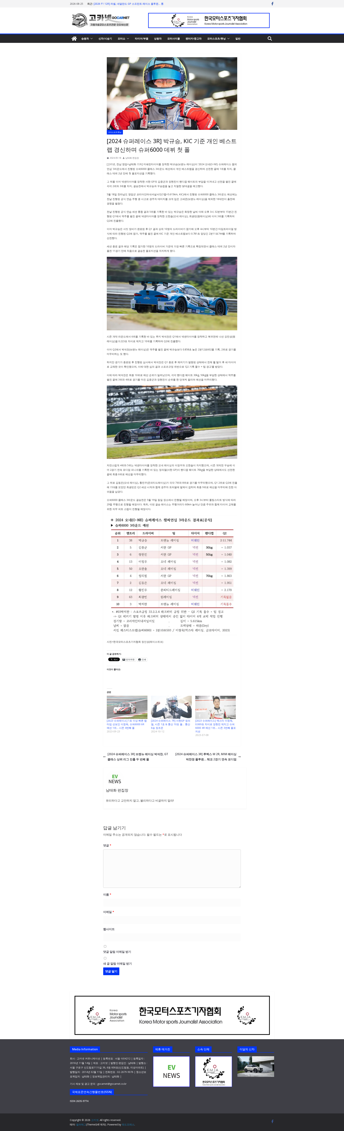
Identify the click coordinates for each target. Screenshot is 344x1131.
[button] (91, 38)
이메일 (108, 912)
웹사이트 (109, 929)
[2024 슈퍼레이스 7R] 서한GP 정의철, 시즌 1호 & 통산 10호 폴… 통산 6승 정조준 (170, 724)
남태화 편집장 (132, 157)
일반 (237, 38)
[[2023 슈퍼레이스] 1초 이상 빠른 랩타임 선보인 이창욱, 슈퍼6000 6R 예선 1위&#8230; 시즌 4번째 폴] (127, 707)
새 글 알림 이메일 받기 (117, 963)
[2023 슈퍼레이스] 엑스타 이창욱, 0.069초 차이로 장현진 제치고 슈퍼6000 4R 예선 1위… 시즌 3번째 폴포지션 (215, 726)
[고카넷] (74, 38)
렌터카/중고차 (194, 38)
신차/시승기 (105, 38)
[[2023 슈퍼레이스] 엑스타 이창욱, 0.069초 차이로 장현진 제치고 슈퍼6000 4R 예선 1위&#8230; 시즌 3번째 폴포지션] (215, 707)
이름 (107, 894)
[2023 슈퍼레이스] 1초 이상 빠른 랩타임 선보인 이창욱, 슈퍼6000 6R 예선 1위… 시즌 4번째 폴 (127, 724)
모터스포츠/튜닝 (216, 38)
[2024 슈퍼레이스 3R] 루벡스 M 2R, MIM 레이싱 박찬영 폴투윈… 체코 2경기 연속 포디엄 (205, 756)
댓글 (107, 845)
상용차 (158, 38)
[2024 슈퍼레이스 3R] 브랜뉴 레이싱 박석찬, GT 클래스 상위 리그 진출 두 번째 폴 (138, 756)
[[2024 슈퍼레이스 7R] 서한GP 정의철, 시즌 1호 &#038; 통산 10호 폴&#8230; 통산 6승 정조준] (171, 707)
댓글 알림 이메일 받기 (117, 952)
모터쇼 (121, 38)
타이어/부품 (141, 38)
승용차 (85, 38)
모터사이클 (173, 38)
